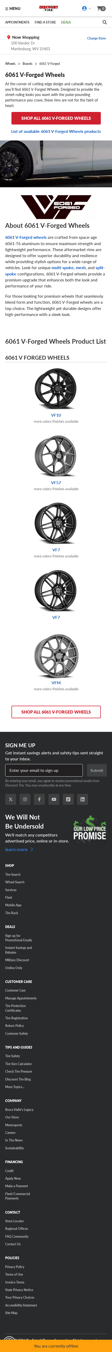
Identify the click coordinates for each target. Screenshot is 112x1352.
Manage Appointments (20, 998)
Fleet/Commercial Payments (17, 1196)
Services (10, 890)
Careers (10, 1132)
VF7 (56, 552)
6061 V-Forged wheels (26, 237)
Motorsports (13, 1125)
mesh (81, 267)
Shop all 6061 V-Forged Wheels (56, 118)
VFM (56, 685)
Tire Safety (12, 1056)
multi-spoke (63, 267)
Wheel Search (14, 882)
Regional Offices (16, 1228)
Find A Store (45, 22)
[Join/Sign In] (86, 8)
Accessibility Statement (21, 1305)
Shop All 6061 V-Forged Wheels (56, 712)
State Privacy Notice (19, 1290)
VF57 (56, 485)
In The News (14, 1140)
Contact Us (13, 1244)
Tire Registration (16, 1018)
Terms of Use (14, 1274)
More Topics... (14, 1087)
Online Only (13, 968)
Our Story (12, 1117)
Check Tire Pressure (18, 1071)
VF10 (56, 418)
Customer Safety (16, 1033)
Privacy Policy (14, 1267)
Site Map (11, 1313)
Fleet (8, 897)
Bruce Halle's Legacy (19, 1109)
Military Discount (17, 960)
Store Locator (14, 1221)
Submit (96, 770)
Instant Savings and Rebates (18, 950)
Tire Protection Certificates (15, 1008)
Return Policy (14, 1025)
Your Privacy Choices (19, 1297)
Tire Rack (11, 913)
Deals (66, 22)
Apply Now (13, 1178)
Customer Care (15, 990)
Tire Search (13, 874)
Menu (14, 8)
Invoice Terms (14, 1282)
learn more (17, 849)
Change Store (96, 38)
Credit (9, 1171)
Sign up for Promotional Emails (18, 938)
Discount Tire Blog (18, 1079)
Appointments (17, 22)
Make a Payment (16, 1186)
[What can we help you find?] (104, 22)
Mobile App (13, 905)
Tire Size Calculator (18, 1064)
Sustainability (14, 1148)
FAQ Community (16, 1236)
